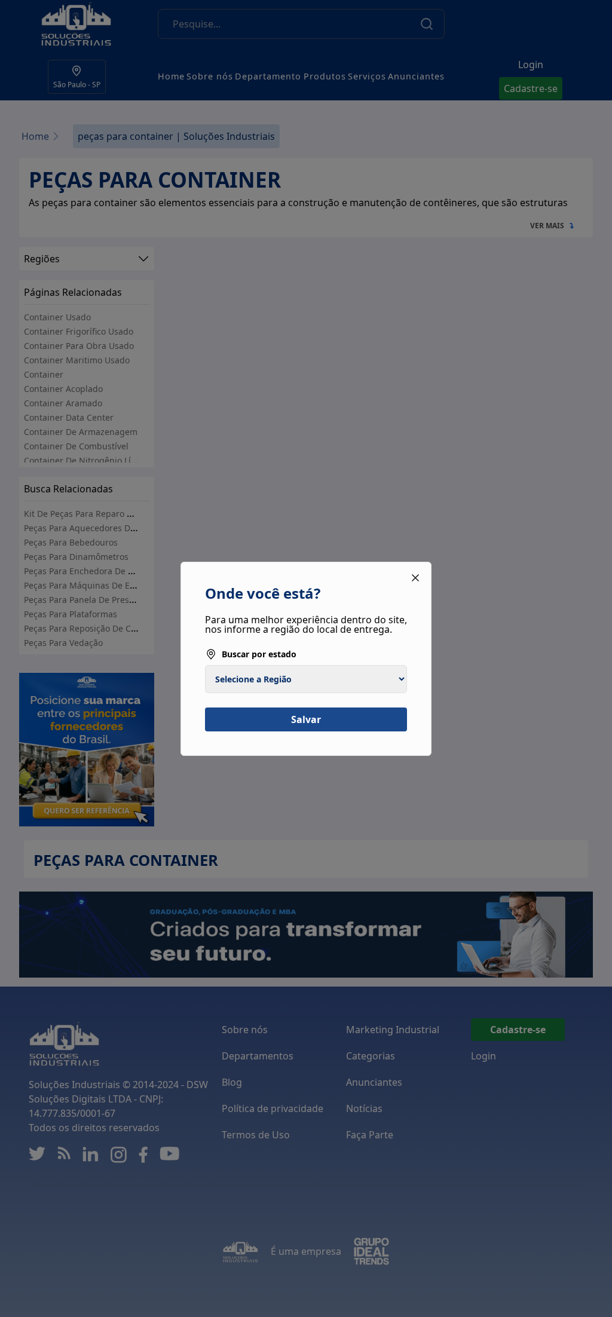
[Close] (415, 578)
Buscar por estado (259, 654)
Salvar (306, 719)
